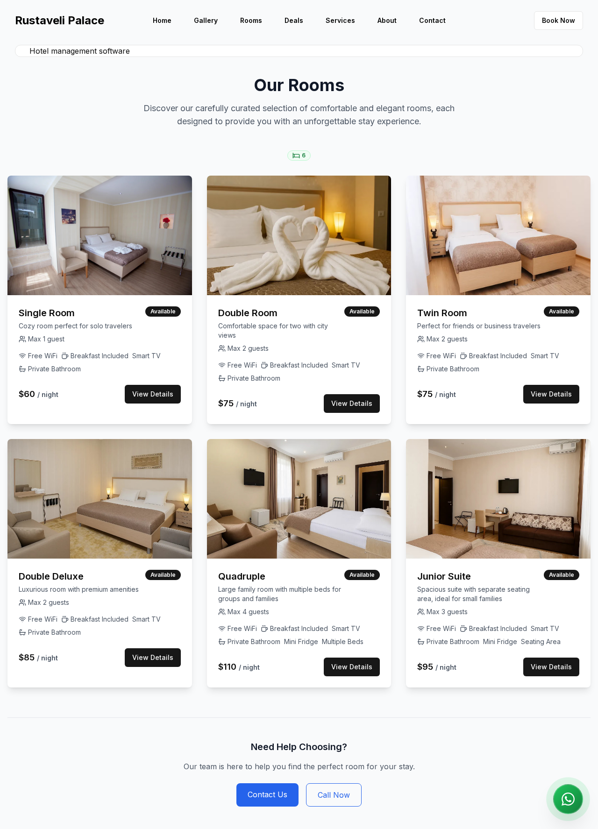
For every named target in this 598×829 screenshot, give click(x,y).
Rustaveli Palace (59, 20)
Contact (432, 20)
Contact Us (267, 794)
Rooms (251, 20)
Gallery (206, 20)
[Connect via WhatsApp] (568, 799)
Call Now (334, 795)
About (387, 20)
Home (162, 20)
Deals (294, 20)
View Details (152, 394)
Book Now (558, 20)
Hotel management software (79, 51)
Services (340, 20)
